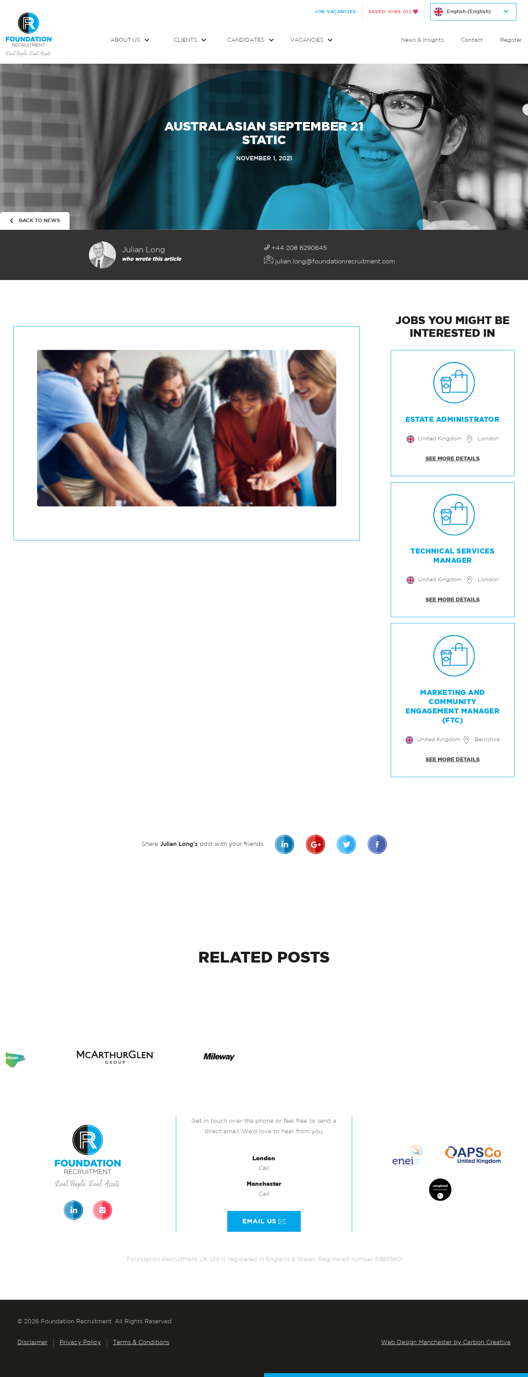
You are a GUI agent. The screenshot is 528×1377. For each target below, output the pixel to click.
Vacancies (307, 40)
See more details (453, 459)
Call (264, 1169)
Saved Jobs (389, 11)
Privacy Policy (80, 1343)
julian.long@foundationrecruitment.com (334, 262)
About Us (126, 40)
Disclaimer (32, 1343)
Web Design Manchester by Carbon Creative (446, 1343)
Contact (472, 40)
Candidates (246, 40)
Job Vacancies (335, 11)
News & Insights (422, 40)
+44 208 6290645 (298, 248)
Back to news (39, 220)
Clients (186, 40)
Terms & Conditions (141, 1343)
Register (511, 40)
